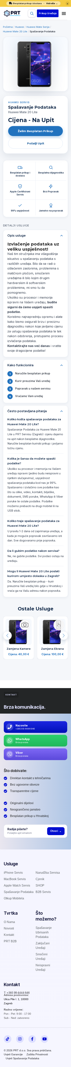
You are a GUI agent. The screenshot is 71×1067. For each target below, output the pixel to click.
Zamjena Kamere (18, 648)
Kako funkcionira (20, 365)
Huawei (19, 26)
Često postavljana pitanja (27, 411)
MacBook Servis (15, 879)
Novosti (9, 928)
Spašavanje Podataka (19, 892)
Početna (8, 26)
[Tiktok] (7, 1039)
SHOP (40, 885)
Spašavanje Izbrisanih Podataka (44, 932)
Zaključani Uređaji (43, 945)
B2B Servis (43, 892)
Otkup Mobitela (14, 898)
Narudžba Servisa (48, 872)
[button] (48, 13)
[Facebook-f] (32, 1039)
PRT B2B (10, 941)
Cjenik (40, 879)
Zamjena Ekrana (52, 648)
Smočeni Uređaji (42, 956)
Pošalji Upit (35, 143)
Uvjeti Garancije (13, 1054)
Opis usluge (16, 235)
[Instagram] (20, 1039)
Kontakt (9, 934)
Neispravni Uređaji (43, 967)
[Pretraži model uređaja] (32, 13)
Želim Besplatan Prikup (35, 131)
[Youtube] (44, 1039)
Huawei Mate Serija (38, 26)
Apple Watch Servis (17, 885)
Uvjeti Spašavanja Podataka (22, 1058)
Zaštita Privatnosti (37, 1054)
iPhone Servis (13, 872)
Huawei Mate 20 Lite (15, 31)
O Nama (9, 922)
